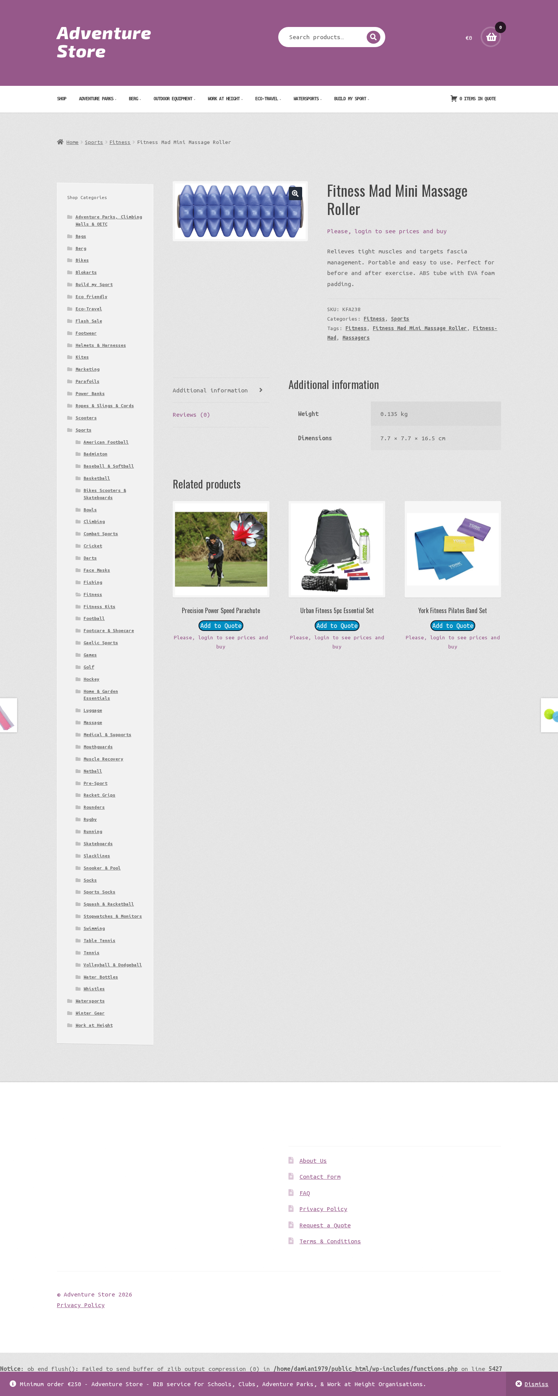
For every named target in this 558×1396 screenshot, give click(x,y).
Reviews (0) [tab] (191, 414)
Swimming (94, 928)
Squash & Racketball (109, 903)
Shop (61, 98)
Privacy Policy (323, 1208)
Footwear (86, 332)
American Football (106, 442)
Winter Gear (90, 1012)
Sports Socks (99, 891)
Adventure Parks (96, 98)
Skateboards (98, 843)
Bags (81, 236)
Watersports (305, 98)
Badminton (95, 453)
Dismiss (537, 1383)
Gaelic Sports (101, 642)
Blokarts (86, 272)
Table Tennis (99, 940)
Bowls (90, 509)
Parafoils (87, 381)
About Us (313, 1160)
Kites (82, 356)
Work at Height (224, 98)
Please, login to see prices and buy (387, 231)
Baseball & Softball (109, 465)
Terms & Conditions (330, 1241)
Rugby (90, 819)
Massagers (356, 338)
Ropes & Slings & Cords (105, 405)
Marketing (87, 369)
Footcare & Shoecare (109, 630)
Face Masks (97, 570)
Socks (90, 879)
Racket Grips (99, 794)
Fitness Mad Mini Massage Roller (420, 328)
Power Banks (90, 393)
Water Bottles (101, 976)
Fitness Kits (99, 606)
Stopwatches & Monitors (113, 916)
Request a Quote (325, 1225)
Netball (93, 770)
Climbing (94, 521)
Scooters (86, 417)
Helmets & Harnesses (101, 345)
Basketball (97, 478)
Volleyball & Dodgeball (113, 964)
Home (72, 142)
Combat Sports (101, 533)
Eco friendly (91, 296)
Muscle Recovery (103, 758)
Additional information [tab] (210, 390)
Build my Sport (350, 98)
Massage (93, 722)
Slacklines (97, 855)
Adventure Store (104, 41)
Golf (89, 666)
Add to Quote (220, 625)
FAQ (304, 1192)
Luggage (93, 710)
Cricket (93, 545)
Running (93, 831)
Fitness (120, 142)
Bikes (82, 260)
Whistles (94, 988)
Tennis (91, 952)
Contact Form (319, 1176)
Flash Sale (89, 320)
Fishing (93, 582)
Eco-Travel (266, 98)
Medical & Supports (107, 734)
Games (90, 654)
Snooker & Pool (102, 867)
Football (94, 618)
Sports (94, 142)
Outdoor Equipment (172, 98)
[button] (295, 193)
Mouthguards (98, 746)
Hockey (91, 679)
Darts (90, 557)
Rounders (94, 807)
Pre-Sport (95, 783)
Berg (133, 98)
